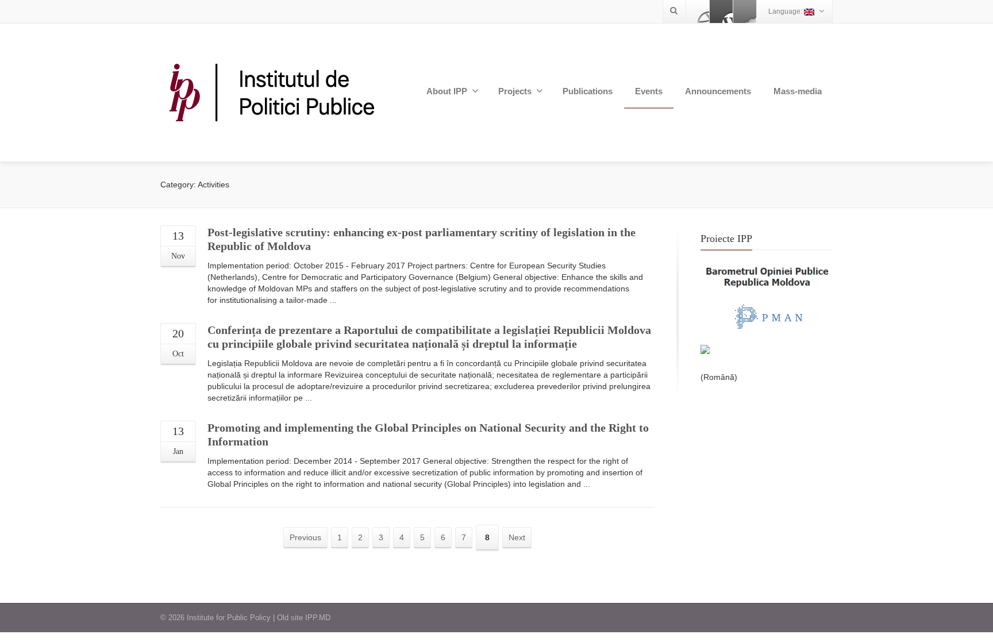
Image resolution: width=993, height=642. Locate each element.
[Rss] (744, 11)
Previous (305, 537)
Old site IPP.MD (303, 617)
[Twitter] (721, 11)
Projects (515, 91)
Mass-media (797, 91)
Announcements (718, 91)
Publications (588, 91)
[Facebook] (697, 11)
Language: (786, 11)
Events (649, 91)
